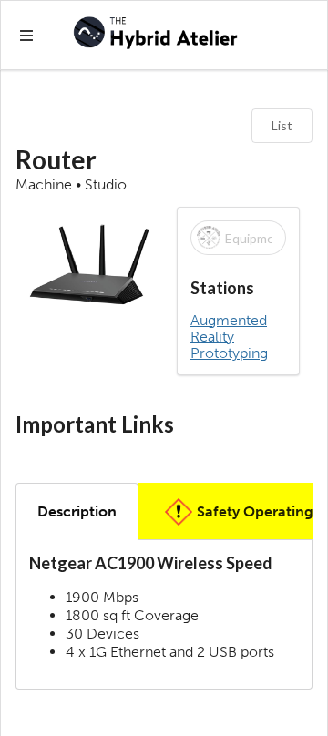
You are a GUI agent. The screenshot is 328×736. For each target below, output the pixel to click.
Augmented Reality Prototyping (229, 337)
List (282, 125)
